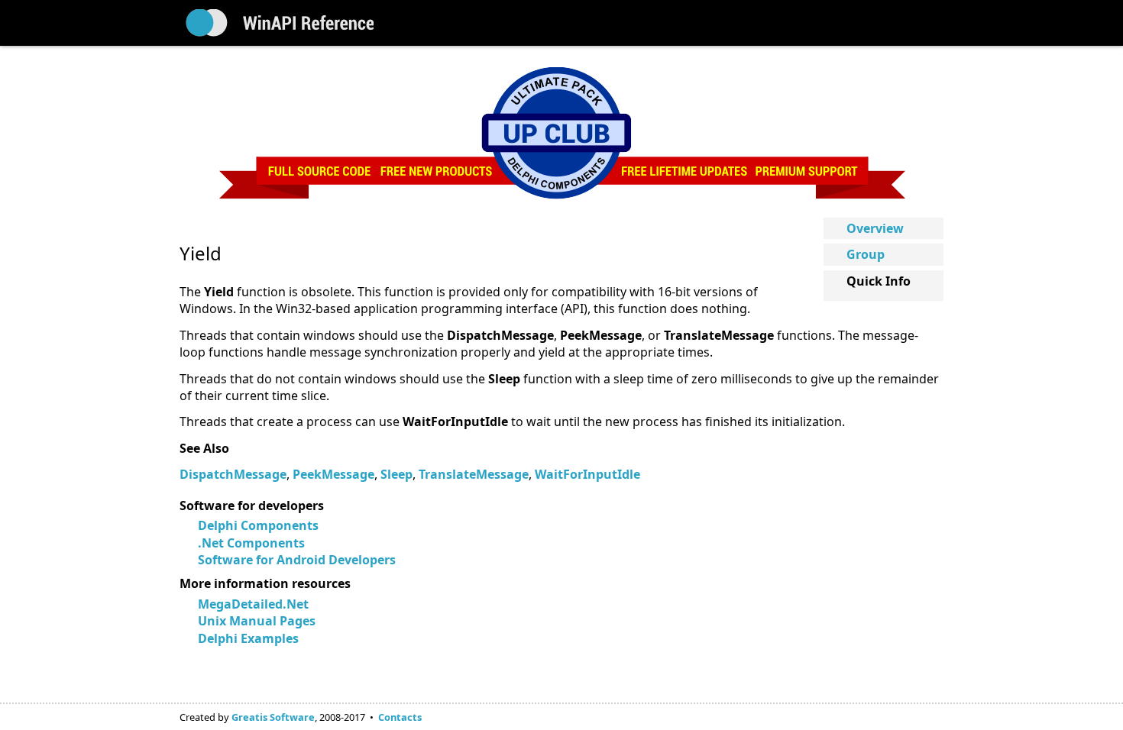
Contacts (400, 717)
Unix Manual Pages (257, 620)
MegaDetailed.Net (253, 604)
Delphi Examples (248, 638)
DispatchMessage (233, 474)
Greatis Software (273, 717)
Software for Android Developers (297, 559)
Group (865, 254)
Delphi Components (258, 525)
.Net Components (251, 543)
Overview (875, 228)
